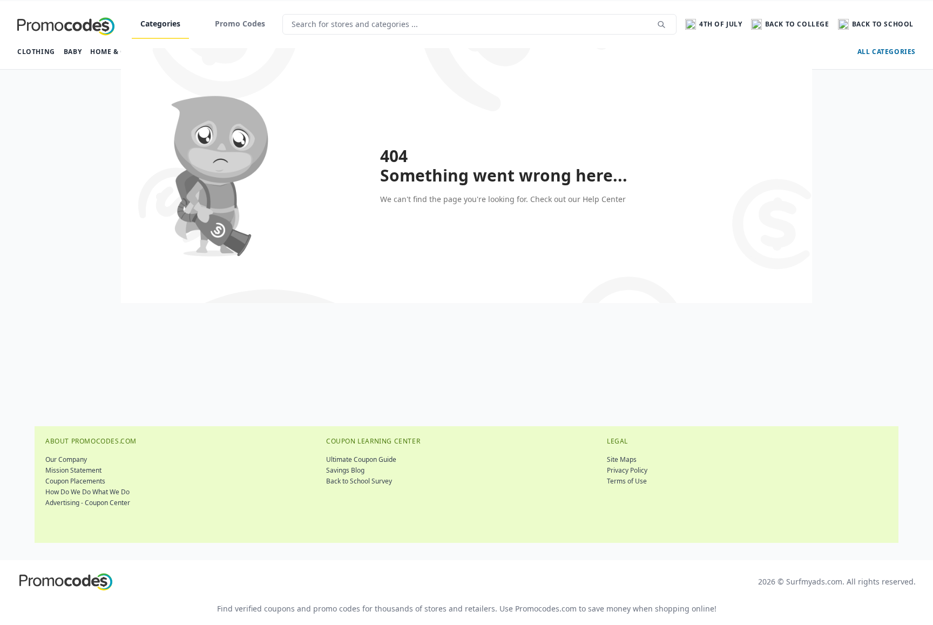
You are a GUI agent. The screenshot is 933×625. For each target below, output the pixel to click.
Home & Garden (120, 51)
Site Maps (622, 459)
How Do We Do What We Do (87, 491)
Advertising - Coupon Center (87, 502)
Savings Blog (345, 470)
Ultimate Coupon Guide (361, 459)
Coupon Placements (75, 481)
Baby (73, 51)
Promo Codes (240, 23)
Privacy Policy (627, 470)
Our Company (66, 459)
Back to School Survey (359, 481)
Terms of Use (627, 481)
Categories (160, 23)
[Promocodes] (65, 24)
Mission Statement (73, 470)
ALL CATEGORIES (886, 51)
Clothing (36, 51)
